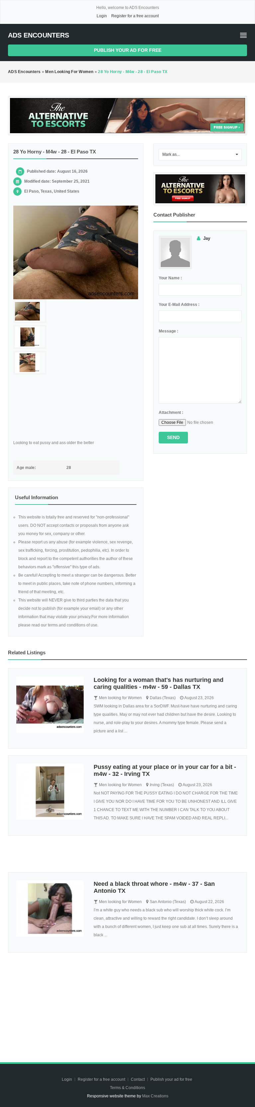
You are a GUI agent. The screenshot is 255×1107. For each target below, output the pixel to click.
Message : (168, 331)
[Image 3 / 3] (29, 363)
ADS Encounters (38, 35)
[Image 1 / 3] (75, 252)
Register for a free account (135, 16)
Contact (138, 1079)
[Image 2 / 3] (29, 337)
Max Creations (155, 1096)
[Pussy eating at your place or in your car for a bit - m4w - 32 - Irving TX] (50, 792)
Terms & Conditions (127, 1087)
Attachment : (171, 412)
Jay (206, 238)
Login (102, 16)
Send (173, 437)
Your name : (170, 278)
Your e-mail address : (179, 304)
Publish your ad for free (127, 50)
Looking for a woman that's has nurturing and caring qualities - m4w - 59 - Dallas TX (158, 683)
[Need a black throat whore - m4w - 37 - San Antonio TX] (50, 908)
